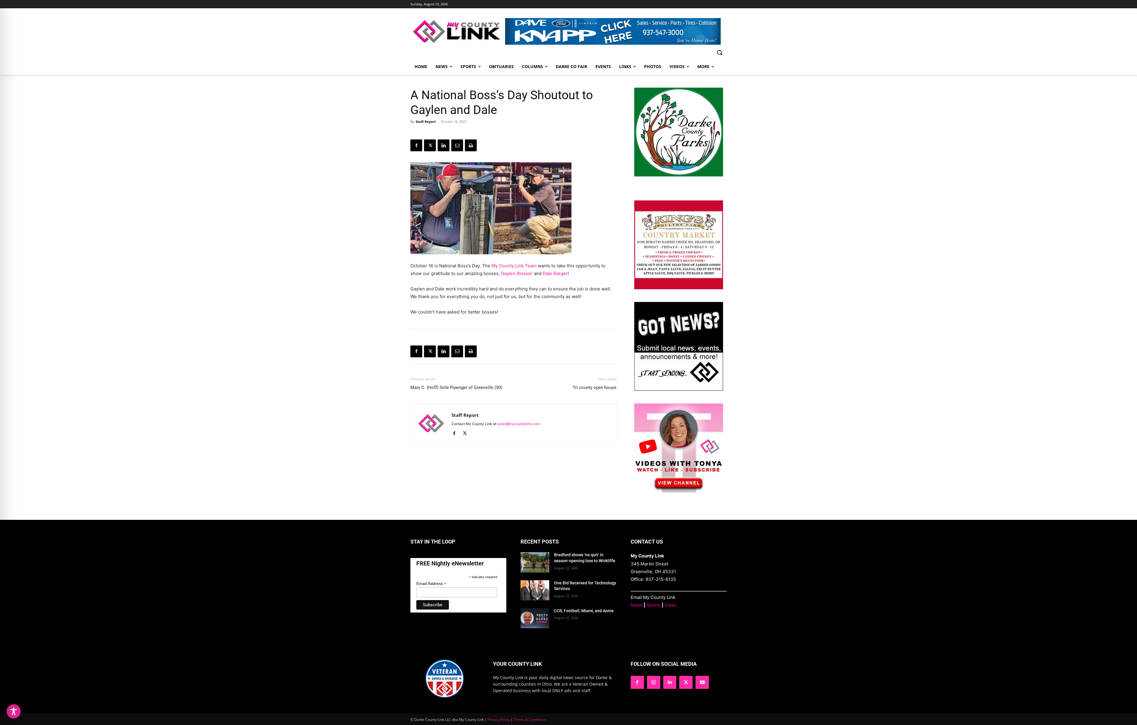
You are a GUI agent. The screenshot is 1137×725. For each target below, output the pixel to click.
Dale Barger (555, 273)
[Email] (457, 145)
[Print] (471, 145)
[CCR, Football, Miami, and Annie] (535, 618)
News (637, 605)
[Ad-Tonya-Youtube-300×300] (678, 490)
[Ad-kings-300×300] (678, 287)
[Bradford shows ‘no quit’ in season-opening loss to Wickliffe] (535, 562)
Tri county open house (594, 387)
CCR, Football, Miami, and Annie (584, 610)
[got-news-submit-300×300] (678, 389)
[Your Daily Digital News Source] (457, 31)
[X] (430, 145)
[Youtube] (702, 682)
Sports (653, 605)
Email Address (431, 583)
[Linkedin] (443, 145)
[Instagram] (653, 682)
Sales (670, 605)
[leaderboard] (616, 31)
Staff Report (426, 121)
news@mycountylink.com (518, 424)
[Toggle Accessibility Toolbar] (13, 711)
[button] (719, 52)
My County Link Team (514, 266)
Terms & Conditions (530, 719)
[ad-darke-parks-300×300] (678, 175)
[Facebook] (416, 145)
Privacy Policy (499, 719)
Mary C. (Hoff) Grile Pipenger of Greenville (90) (456, 387)
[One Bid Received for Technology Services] (535, 590)
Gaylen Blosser (517, 273)
